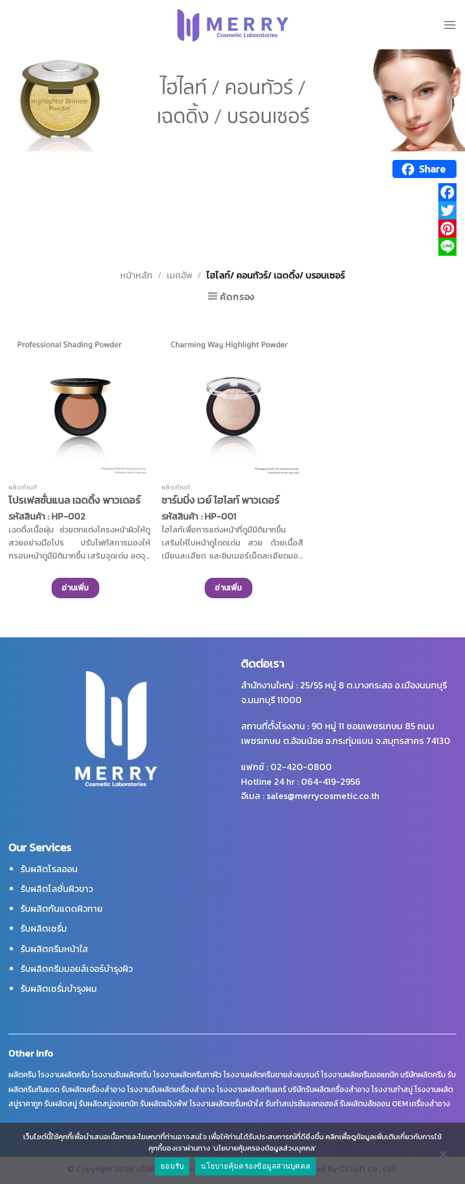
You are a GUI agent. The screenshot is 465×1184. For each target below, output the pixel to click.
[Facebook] (232, 192)
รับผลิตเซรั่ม (43, 928)
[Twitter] (232, 210)
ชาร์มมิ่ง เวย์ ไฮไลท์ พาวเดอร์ (221, 499)
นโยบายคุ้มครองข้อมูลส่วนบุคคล (255, 1165)
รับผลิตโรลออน (49, 869)
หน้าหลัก (136, 275)
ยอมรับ (172, 1165)
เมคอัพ (180, 275)
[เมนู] (449, 25)
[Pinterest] (232, 228)
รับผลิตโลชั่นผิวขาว (56, 888)
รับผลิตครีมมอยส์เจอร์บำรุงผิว (76, 968)
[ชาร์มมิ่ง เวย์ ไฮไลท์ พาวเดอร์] (232, 406)
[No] (443, 1157)
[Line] (232, 247)
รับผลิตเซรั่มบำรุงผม (58, 988)
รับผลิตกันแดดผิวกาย (61, 908)
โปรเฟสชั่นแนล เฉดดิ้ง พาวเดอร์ (75, 499)
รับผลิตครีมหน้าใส (54, 948)
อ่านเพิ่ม (75, 588)
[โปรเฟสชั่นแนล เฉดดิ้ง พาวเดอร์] (79, 406)
